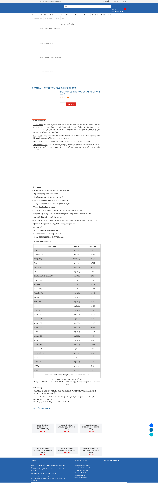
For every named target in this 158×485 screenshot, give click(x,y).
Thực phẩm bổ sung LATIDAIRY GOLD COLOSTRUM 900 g (43, 427)
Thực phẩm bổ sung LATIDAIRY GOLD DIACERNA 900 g (43, 450)
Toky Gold (95, 14)
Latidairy (110, 14)
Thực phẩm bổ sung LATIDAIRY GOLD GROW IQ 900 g (91, 427)
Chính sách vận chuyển (80, 477)
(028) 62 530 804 (117, 11)
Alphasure (78, 14)
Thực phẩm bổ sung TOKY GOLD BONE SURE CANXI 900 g (91, 450)
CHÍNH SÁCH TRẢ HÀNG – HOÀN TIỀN (52, 1)
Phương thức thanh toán (81, 470)
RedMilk (103, 14)
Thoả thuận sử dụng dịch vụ (82, 467)
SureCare (86, 14)
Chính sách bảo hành (80, 472)
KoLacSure (69, 14)
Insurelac (60, 14)
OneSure (52, 14)
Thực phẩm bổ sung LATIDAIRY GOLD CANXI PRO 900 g (67, 427)
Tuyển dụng (48, 18)
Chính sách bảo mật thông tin (82, 465)
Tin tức (57, 18)
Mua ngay (71, 104)
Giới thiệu (105, 1)
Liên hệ (124, 1)
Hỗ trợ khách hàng (115, 1)
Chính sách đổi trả (79, 475)
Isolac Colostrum (37, 18)
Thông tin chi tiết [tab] (39, 120)
